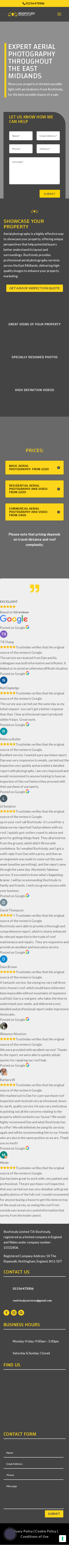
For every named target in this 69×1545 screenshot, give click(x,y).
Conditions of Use (35, 1536)
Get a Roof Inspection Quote (34, 288)
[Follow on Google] (21, 1313)
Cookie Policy (45, 1531)
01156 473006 (35, 3)
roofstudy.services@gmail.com (32, 1300)
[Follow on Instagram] (14, 1313)
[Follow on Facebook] (6, 1313)
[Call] (10, 1534)
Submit (54, 1514)
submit (50, 193)
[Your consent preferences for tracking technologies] (62, 1538)
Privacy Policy (22, 1531)
